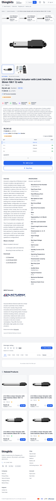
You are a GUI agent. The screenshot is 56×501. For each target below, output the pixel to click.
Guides (18, 466)
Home (3, 11)
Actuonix (5, 76)
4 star (13, 355)
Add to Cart (29, 163)
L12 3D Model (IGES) (11, 260)
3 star (17, 355)
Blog (12, 466)
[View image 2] (21, 69)
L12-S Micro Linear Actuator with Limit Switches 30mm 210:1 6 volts (41, 432)
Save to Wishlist (48, 136)
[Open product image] (28, 44)
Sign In (51, 2)
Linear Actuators (11, 11)
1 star (26, 355)
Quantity (6, 155)
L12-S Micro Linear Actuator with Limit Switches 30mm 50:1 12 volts (14, 432)
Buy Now (29, 168)
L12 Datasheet (10, 257)
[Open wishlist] (40, 2)
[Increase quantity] (50, 158)
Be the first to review (14, 76)
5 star (9, 355)
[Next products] (54, 18)
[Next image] (52, 44)
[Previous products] (2, 18)
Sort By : (39, 355)
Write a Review (47, 348)
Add (24, 405)
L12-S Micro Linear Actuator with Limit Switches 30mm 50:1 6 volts (41, 397)
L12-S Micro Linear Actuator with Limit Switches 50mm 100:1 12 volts (14, 397)
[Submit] (35, 2)
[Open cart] (44, 2)
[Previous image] (4, 44)
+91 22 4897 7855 (8, 462)
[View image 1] (8, 69)
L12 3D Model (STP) (11, 262)
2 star (22, 355)
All (5, 355)
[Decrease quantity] (5, 158)
